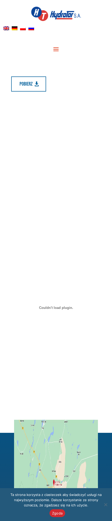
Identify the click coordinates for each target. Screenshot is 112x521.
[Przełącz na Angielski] (6, 28)
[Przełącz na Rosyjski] (31, 28)
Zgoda (57, 513)
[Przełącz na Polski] (23, 28)
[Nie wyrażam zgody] (105, 504)
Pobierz (26, 84)
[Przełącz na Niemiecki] (14, 28)
